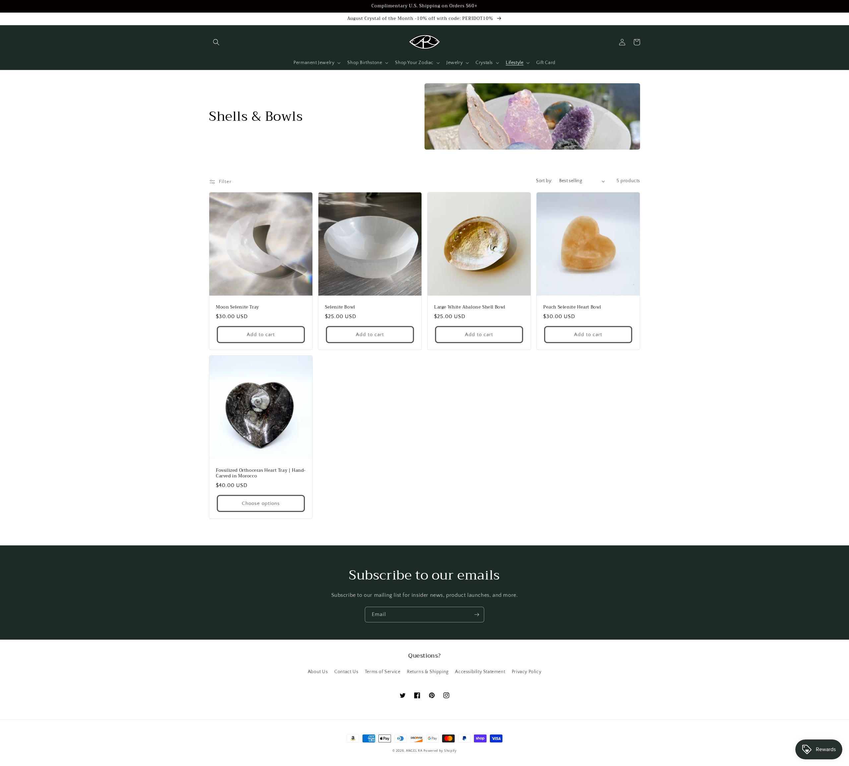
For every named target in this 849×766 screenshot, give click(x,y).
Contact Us (346, 671)
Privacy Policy (526, 671)
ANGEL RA (414, 751)
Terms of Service (383, 671)
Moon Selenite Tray (237, 307)
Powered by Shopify (440, 751)
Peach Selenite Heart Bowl (572, 307)
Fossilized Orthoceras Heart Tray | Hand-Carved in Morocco (261, 473)
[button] (216, 42)
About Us (318, 671)
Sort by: (544, 180)
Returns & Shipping (428, 671)
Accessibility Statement (480, 671)
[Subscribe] (476, 614)
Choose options (261, 503)
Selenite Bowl (340, 307)
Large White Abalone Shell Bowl (469, 307)
